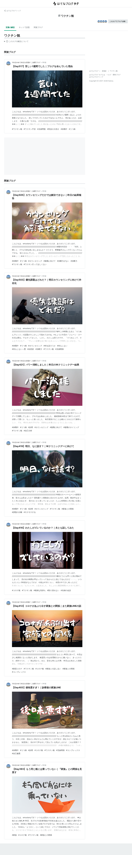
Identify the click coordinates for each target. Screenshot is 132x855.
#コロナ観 (16, 590)
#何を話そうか (50, 346)
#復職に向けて (50, 261)
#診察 (30, 427)
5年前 (44, 62)
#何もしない (62, 346)
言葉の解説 (10, 27)
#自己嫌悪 (16, 753)
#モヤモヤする (30, 512)
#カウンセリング (35, 261)
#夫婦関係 (59, 349)
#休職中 (64, 129)
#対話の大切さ (53, 129)
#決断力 (74, 261)
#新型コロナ (17, 669)
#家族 (14, 835)
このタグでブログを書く (117, 21)
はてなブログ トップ (13, 11)
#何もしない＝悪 (19, 349)
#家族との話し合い (53, 669)
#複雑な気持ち (40, 590)
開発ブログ (117, 75)
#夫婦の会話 (66, 590)
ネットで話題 (24, 27)
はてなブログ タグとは (97, 75)
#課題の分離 (17, 512)
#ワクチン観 (17, 129)
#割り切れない (53, 590)
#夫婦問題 (41, 129)
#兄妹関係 (60, 750)
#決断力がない (63, 261)
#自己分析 (28, 430)
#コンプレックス (19, 672)
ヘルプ (109, 75)
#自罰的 (30, 349)
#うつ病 (72, 129)
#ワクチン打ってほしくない (35, 264)
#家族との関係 (68, 509)
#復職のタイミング (71, 427)
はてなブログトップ (96, 77)
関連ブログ (38, 27)
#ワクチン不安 (30, 129)
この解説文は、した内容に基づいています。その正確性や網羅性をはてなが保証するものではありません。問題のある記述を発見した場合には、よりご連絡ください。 (16, 42)
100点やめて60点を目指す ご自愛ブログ (26, 62)
